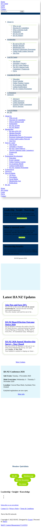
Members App (28, 476)
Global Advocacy (18, 101)
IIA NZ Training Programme (22, 89)
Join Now (16, 53)
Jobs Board (16, 61)
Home (3, 2)
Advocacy (10, 95)
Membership (11, 39)
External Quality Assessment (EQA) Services (22, 105)
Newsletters (13, 177)
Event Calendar (18, 81)
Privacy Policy (14, 508)
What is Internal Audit (20, 30)
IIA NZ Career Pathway (21, 65)
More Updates (20, 362)
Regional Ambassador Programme (24, 49)
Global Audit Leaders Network (23, 51)
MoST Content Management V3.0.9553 (14, 525)
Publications (13, 183)
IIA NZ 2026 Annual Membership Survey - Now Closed (20, 342)
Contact (3, 9)
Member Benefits (18, 45)
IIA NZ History (18, 35)
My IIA (9, 112)
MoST (5, 521)
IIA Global (4, 4)
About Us (10, 22)
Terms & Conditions (27, 508)
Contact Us (4, 508)
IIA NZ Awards (18, 34)
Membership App (15, 181)
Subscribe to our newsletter (10, 505)
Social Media (13, 179)
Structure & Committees (21, 28)
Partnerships (17, 32)
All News (12, 175)
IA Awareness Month (20, 85)
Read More (22, 237)
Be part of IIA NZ (19, 44)
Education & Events (13, 75)
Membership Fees (19, 47)
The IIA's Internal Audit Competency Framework (21, 68)
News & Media (12, 110)
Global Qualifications (20, 87)
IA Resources (11, 93)
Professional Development (13, 156)
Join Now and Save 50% (16, 305)
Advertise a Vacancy (19, 63)
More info (21, 394)
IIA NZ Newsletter (22, 480)
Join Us (24, 218)
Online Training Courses (21, 83)
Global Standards (18, 103)
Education (16, 79)
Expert (30, 520)
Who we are (17, 26)
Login (3, 5)
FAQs (3, 7)
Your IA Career (12, 57)
